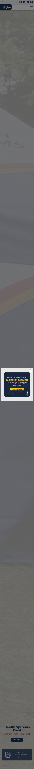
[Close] (30, 371)
